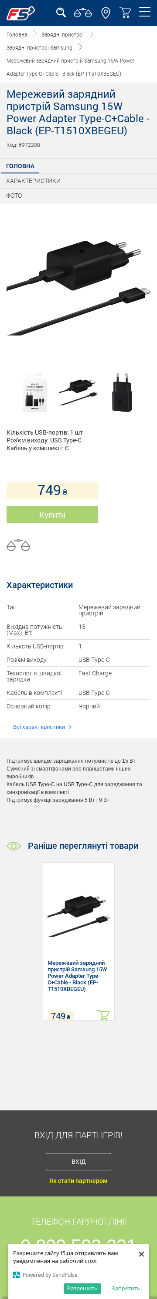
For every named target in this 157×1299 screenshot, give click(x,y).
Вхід (79, 1161)
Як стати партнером (78, 1180)
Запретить (126, 1288)
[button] (106, 16)
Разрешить (82, 1288)
